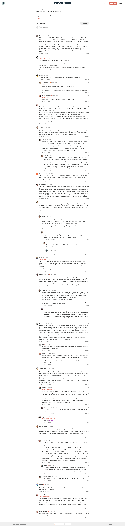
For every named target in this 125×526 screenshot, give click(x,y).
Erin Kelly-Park (43, 426)
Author (43, 84)
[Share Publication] (107, 3)
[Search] (104, 3)
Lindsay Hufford (46, 290)
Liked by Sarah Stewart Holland (47, 369)
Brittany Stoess (43, 323)
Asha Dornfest (42, 368)
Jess (40, 257)
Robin (40, 202)
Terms (17, 524)
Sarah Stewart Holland (42, 13)
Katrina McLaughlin (44, 274)
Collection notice (23, 524)
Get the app (68, 524)
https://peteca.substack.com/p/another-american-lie (52, 70)
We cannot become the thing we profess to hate (50, 11)
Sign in (120, 3)
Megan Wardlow (43, 35)
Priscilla (50, 250)
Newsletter (39, 9)
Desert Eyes (42, 75)
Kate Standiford (43, 495)
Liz (42, 139)
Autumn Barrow (43, 173)
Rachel (43, 387)
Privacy (14, 524)
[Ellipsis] (88, 36)
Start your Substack (59, 524)
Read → (38, 18)
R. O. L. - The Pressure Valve (46, 57)
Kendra (41, 484)
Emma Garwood (46, 353)
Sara (43, 344)
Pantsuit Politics (46, 82)
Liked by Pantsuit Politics (45, 58)
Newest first (85, 23)
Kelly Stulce (42, 184)
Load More (39, 520)
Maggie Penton (45, 417)
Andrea (41, 127)
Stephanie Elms (45, 440)
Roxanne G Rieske (46, 95)
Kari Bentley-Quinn (44, 105)
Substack (110, 524)
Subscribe (113, 3)
